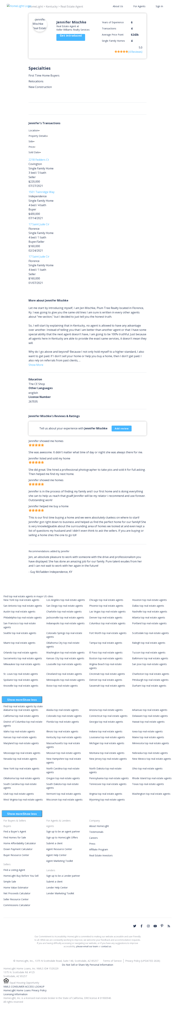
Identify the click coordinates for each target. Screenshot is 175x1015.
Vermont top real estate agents (63, 793)
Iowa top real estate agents (147, 731)
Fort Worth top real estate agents (107, 633)
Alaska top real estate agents (62, 710)
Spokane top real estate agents (20, 679)
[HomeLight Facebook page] (141, 926)
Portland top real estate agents (149, 623)
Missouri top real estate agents (63, 753)
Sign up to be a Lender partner (63, 875)
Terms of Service (112, 960)
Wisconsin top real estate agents (64, 799)
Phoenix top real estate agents (106, 605)
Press (92, 843)
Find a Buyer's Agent (14, 831)
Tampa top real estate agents (105, 642)
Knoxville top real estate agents (20, 685)
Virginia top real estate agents (105, 793)
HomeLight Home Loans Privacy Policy (24, 990)
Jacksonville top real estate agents (65, 617)
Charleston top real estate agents (150, 673)
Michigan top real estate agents (106, 743)
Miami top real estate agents (19, 642)
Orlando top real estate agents (20, 652)
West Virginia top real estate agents (23, 799)
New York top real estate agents (21, 600)
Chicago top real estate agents (106, 600)
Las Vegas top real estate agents (107, 611)
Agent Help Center (56, 855)
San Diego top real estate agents (64, 605)
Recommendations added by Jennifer (49, 551)
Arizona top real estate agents (106, 710)
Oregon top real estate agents (63, 778)
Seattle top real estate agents (19, 633)
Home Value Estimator (15, 887)
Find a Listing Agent (14, 870)
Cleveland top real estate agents (64, 673)
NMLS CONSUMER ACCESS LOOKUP (23, 986)
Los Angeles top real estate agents (65, 600)
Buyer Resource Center (16, 855)
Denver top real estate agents (105, 617)
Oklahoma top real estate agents (21, 778)
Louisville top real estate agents (64, 664)
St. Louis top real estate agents (20, 673)
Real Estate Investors (101, 855)
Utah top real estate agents (18, 793)
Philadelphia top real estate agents (22, 617)
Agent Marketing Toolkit (59, 860)
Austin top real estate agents (19, 611)
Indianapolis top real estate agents (65, 623)
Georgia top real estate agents (106, 721)
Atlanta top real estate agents (148, 617)
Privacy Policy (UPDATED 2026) (142, 960)
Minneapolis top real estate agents (65, 679)
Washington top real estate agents (65, 652)
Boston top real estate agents (106, 658)
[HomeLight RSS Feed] (169, 926)
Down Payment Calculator (17, 849)
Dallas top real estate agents (148, 605)
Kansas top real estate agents (20, 737)
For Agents (139, 6)
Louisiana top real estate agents (107, 737)
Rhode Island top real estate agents (152, 778)
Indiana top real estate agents (105, 731)
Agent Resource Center (59, 849)
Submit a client (54, 843)
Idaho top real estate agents (19, 731)
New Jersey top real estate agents (108, 758)
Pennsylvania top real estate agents (109, 778)
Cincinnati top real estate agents (107, 673)
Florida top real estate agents (62, 721)
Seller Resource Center (16, 899)
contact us (106, 946)
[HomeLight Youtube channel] (155, 926)
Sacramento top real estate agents (22, 658)
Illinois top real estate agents (62, 731)
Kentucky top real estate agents (64, 737)
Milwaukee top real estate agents (21, 664)
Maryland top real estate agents (21, 743)
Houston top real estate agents (149, 600)
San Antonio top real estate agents (22, 605)
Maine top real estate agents (148, 737)
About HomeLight (99, 826)
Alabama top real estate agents (20, 710)
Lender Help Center (57, 887)
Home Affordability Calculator (19, 843)
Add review (122, 428)
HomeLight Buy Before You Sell (20, 875)
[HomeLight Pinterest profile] (162, 925)
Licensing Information (15, 994)
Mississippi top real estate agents (21, 753)
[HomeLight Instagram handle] (148, 926)
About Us (118, 6)
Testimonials (96, 831)
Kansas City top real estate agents (65, 658)
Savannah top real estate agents (107, 685)
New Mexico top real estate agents (151, 758)
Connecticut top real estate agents (108, 715)
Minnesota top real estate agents (150, 743)
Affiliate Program (98, 849)
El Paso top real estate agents (106, 652)
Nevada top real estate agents (20, 758)
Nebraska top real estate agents (150, 753)
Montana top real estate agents (106, 753)
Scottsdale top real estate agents (150, 633)
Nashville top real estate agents (149, 611)
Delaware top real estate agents (150, 715)
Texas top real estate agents (148, 784)
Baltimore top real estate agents (150, 658)
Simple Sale (9, 881)
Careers (93, 837)
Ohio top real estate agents (147, 768)
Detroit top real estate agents (105, 679)
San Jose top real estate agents (149, 664)
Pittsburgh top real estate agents (150, 679)
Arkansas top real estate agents (149, 710)
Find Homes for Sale (14, 837)
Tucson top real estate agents (148, 652)
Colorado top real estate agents (64, 715)
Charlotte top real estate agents (64, 611)
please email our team (87, 946)
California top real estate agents (21, 715)
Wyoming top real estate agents (107, 799)
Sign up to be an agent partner (63, 831)
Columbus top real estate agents (107, 623)
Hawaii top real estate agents (148, 721)
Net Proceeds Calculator (16, 893)
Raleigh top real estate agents (148, 642)
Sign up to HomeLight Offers (62, 837)
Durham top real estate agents (149, 685)
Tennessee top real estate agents (107, 784)
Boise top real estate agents (62, 685)
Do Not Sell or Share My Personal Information (87, 964)
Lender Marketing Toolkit (60, 893)
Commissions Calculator (16, 905)
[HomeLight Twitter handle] (134, 926)
